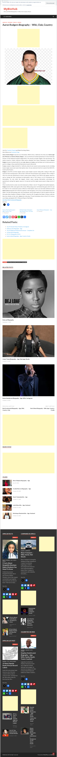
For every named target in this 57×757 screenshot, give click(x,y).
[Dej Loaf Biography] (28, 318)
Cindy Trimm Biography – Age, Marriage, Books (16, 359)
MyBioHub (10, 9)
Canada (22, 550)
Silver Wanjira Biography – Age (21, 480)
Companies (27, 550)
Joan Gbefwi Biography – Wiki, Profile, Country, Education (30, 622)
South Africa (13, 661)
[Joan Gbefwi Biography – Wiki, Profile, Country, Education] (23, 619)
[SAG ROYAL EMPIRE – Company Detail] (24, 608)
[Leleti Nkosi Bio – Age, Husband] (7, 505)
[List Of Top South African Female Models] (5, 730)
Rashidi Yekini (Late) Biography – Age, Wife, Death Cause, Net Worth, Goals (33, 714)
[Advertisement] (28, 38)
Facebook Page (15, 152)
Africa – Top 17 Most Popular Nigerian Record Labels (15, 718)
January (27, 650)
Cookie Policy (29, 5)
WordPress (46, 754)
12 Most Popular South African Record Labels (10, 665)
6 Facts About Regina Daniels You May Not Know (13, 631)
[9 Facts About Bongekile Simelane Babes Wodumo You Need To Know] (10, 559)
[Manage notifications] (53, 754)
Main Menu (8, 16)
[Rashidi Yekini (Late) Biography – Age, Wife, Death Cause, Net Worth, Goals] (25, 707)
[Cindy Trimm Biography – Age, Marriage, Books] (28, 357)
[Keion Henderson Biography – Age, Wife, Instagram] (28, 396)
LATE (31, 650)
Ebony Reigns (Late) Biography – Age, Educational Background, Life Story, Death (33, 736)
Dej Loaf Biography (8, 320)
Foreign (15, 22)
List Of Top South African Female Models (14, 732)
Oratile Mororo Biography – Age (22, 488)
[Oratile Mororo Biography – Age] (7, 489)
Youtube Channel (11, 150)
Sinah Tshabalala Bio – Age (20, 497)
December (10, 22)
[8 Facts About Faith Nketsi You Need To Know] (5, 617)
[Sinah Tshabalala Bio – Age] (7, 497)
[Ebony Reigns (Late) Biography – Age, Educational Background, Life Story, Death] (25, 728)
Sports (19, 262)
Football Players (11, 262)
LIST (8, 661)
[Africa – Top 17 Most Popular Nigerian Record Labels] (7, 714)
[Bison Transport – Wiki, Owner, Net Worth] (28, 549)
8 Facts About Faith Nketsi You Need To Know (13, 620)
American (5, 22)
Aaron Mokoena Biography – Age (44, 209)
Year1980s (24, 262)
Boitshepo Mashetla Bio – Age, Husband (24, 513)
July (11, 560)
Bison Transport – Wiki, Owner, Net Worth (27, 555)
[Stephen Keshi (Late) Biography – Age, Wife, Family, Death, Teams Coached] (28, 648)
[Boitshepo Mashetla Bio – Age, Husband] (7, 513)
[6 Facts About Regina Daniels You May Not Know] (5, 629)
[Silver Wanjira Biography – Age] (7, 480)
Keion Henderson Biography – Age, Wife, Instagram (17, 398)
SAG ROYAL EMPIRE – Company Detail (32, 611)
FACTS (4, 560)
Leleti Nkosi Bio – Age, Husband (21, 505)
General (19, 22)
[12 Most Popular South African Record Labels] (10, 660)
